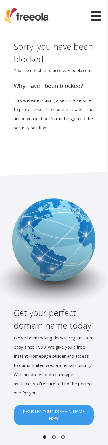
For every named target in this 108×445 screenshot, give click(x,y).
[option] (53, 311)
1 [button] (45, 437)
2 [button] (54, 437)
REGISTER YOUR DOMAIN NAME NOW (54, 415)
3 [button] (63, 437)
